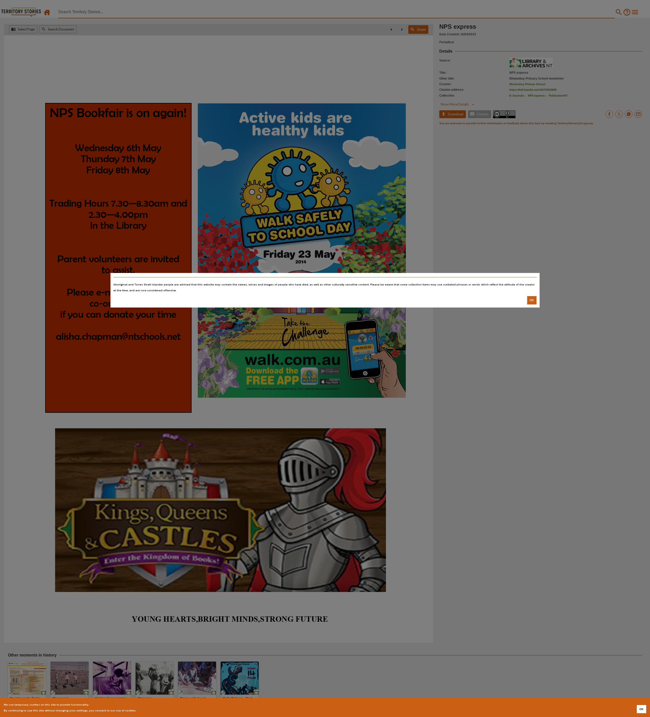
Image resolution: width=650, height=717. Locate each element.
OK (532, 300)
